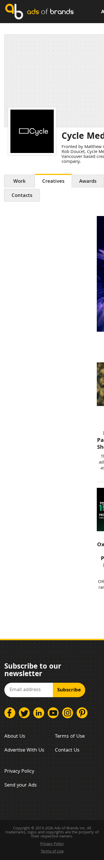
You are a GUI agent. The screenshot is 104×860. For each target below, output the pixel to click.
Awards (87, 182)
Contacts (22, 196)
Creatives (53, 182)
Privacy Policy (19, 771)
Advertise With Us (24, 750)
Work (19, 182)
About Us (14, 736)
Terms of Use (70, 736)
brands (50, 11)
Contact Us (67, 750)
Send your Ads (20, 785)
